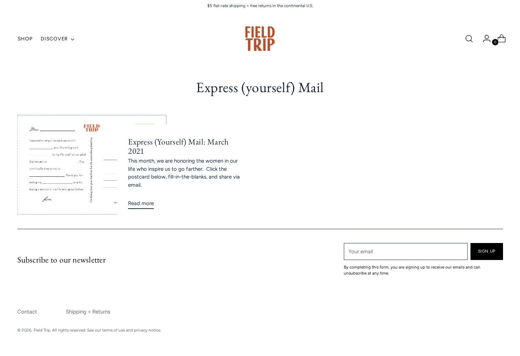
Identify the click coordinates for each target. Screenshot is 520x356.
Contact (27, 312)
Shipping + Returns (88, 312)
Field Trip (42, 330)
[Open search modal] (469, 39)
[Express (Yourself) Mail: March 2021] (92, 165)
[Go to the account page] (484, 39)
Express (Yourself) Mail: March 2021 (178, 146)
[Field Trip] (260, 38)
